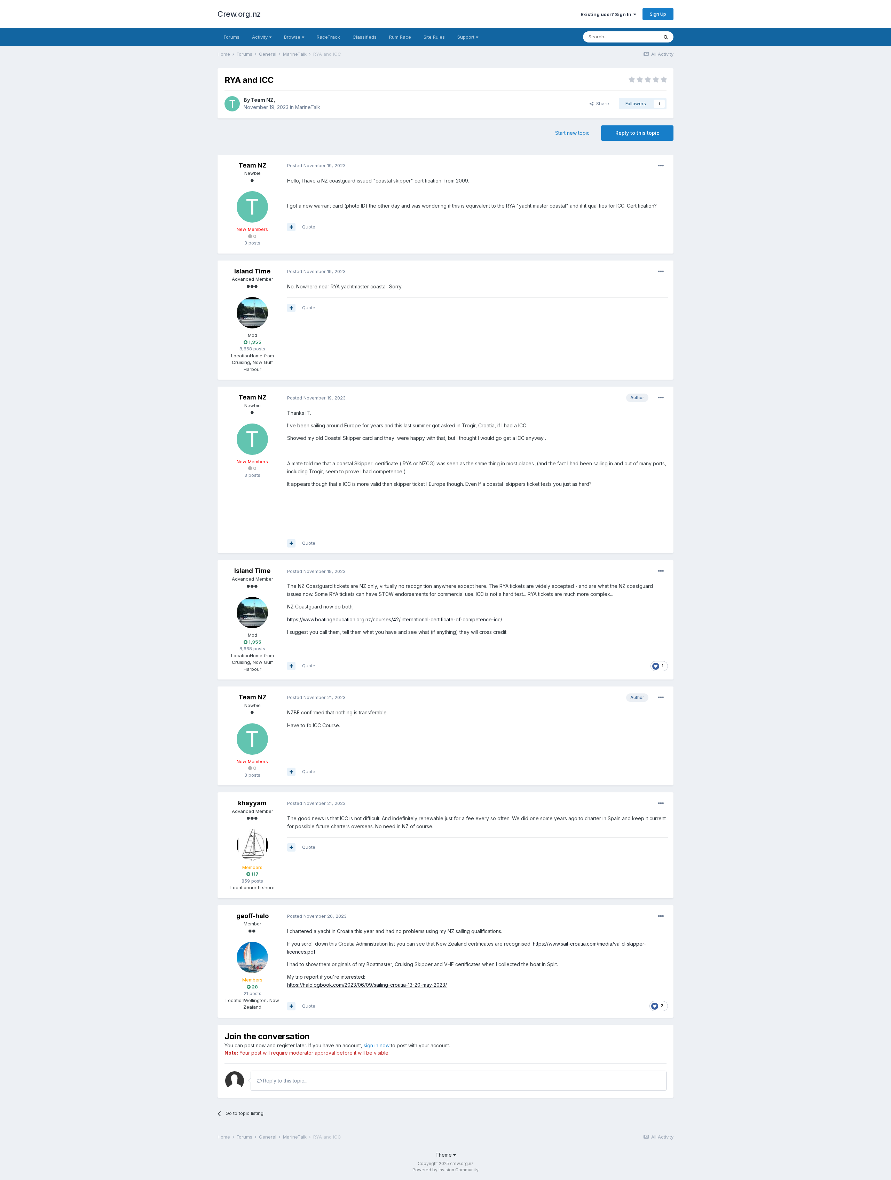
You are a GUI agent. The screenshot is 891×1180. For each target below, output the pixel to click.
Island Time (252, 271)
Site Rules (434, 37)
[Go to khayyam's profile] (252, 845)
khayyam (252, 803)
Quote (308, 227)
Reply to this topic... (284, 1081)
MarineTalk (307, 107)
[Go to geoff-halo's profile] (252, 957)
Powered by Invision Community (445, 1169)
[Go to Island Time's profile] (252, 312)
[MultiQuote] (291, 227)
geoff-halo (252, 915)
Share (601, 103)
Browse (293, 37)
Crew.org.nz (239, 13)
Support (466, 37)
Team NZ (262, 100)
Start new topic (572, 133)
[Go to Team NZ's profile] (232, 103)
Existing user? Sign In (607, 14)
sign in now (376, 1045)
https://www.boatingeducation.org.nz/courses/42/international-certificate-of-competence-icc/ (394, 619)
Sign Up (658, 14)
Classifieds (365, 37)
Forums (231, 37)
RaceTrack (328, 37)
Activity (260, 37)
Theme (444, 1155)
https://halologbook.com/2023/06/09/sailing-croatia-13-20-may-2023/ (367, 985)
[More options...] (661, 166)
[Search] (665, 36)
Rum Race (400, 37)
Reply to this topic (637, 133)
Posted (316, 165)
